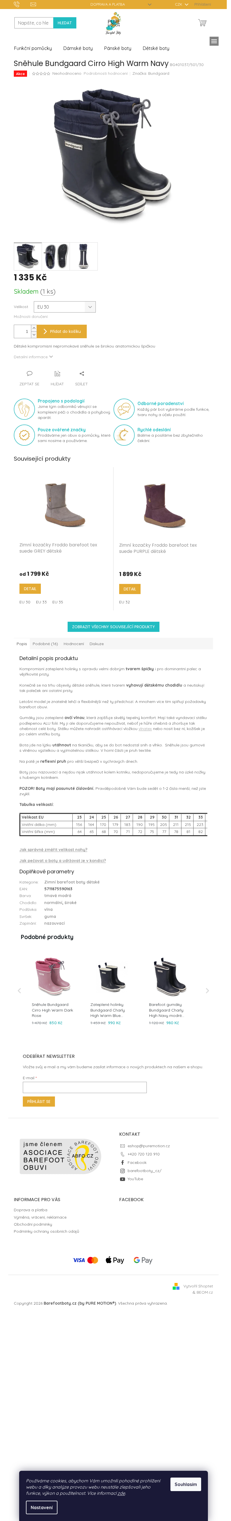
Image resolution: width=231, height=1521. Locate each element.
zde (121, 1493)
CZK (179, 4)
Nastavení (42, 1507)
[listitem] (53, 990)
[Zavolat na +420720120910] (22, 4)
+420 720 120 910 (144, 1154)
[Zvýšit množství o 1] (34, 328)
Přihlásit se (38, 1101)
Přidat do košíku (65, 331)
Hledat (65, 23)
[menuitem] (32, 48)
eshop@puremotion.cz (149, 1145)
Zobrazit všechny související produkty (113, 627)
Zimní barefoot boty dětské (72, 882)
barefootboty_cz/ (144, 1170)
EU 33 (41, 602)
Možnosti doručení (31, 316)
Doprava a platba (107, 4)
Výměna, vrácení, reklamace (40, 1217)
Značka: (150, 73)
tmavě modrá (57, 895)
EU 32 (124, 602)
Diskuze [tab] (97, 643)
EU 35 (57, 602)
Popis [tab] (22, 643)
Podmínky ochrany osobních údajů (46, 1231)
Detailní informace (31, 356)
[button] (19, 991)
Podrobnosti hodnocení (106, 73)
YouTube (135, 1178)
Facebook (137, 1162)
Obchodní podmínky (33, 1224)
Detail (30, 589)
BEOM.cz (205, 1292)
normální (53, 902)
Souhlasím (186, 1484)
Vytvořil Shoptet (198, 1286)
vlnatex (145, 728)
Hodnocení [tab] (74, 643)
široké (71, 902)
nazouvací (54, 923)
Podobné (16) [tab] (45, 643)
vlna (48, 909)
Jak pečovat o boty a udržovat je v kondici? (62, 860)
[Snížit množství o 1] (34, 334)
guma (50, 916)
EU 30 (24, 602)
